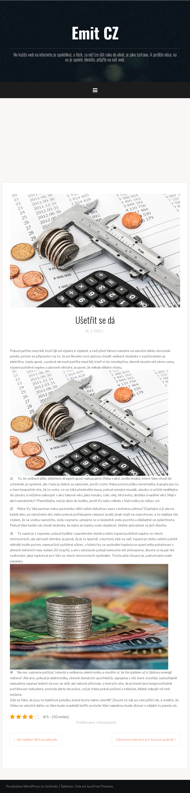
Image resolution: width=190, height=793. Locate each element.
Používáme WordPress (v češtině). (32, 786)
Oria (77, 786)
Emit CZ (95, 32)
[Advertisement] (95, 136)
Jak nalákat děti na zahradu (36, 739)
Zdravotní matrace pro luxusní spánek (145, 739)
